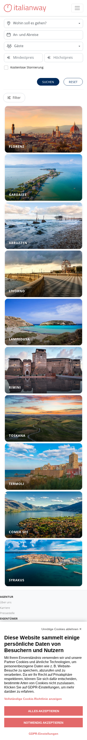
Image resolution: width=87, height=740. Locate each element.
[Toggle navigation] (77, 8)
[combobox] (48, 23)
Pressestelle (7, 613)
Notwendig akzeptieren (43, 722)
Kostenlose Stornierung (27, 67)
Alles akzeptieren (43, 711)
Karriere (5, 608)
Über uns (5, 602)
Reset (73, 82)
